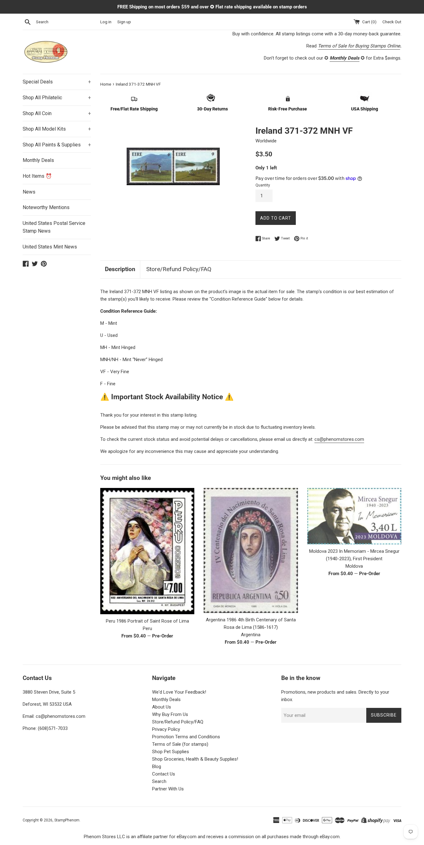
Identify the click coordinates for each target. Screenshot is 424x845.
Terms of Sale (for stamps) (180, 744)
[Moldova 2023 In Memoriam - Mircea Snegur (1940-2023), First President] (354, 516)
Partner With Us (168, 789)
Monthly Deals (38, 160)
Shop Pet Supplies (170, 751)
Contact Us (163, 774)
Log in (105, 21)
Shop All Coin (57, 113)
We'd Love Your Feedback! (179, 692)
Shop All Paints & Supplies (57, 145)
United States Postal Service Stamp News (54, 227)
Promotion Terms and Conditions (186, 737)
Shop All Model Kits (57, 129)
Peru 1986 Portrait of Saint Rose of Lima (147, 621)
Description (120, 269)
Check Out (391, 21)
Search (159, 781)
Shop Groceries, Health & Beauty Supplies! (195, 759)
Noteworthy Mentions (46, 207)
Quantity (262, 185)
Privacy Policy (166, 729)
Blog (156, 766)
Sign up (124, 21)
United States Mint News (50, 247)
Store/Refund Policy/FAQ (178, 269)
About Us (161, 707)
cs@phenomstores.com (339, 439)
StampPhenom (66, 820)
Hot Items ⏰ (37, 176)
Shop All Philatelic (57, 98)
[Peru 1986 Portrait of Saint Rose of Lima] (147, 551)
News (29, 192)
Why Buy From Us (170, 714)
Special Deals (57, 82)
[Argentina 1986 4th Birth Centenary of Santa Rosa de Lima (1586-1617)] (251, 550)
